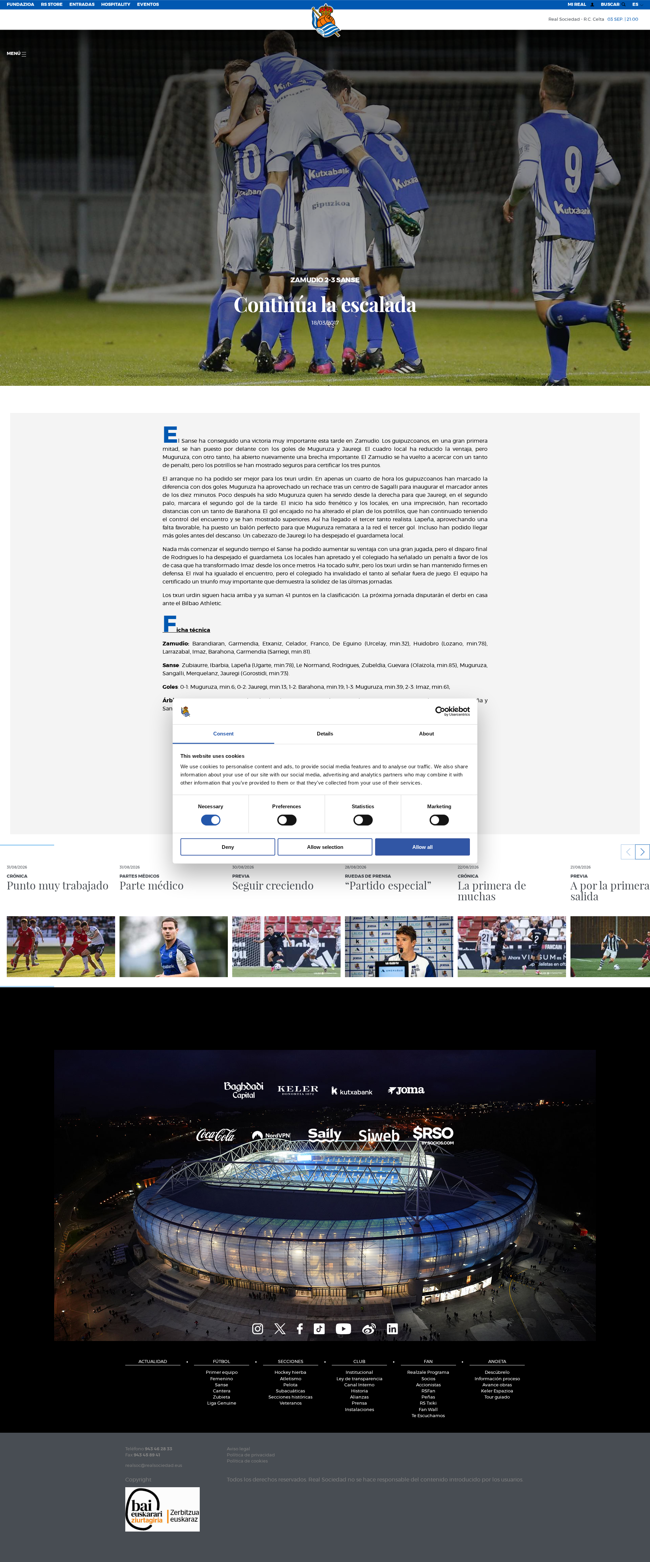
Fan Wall (428, 1410)
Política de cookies (247, 1461)
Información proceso (497, 1379)
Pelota (290, 1385)
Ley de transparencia (360, 1379)
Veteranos (291, 1403)
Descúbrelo (497, 1372)
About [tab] (426, 733)
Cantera (222, 1391)
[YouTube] (343, 1328)
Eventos (148, 4)
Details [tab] (325, 733)
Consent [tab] (223, 733)
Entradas (81, 4)
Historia (359, 1391)
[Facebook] (300, 1328)
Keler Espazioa (497, 1391)
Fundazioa (20, 4)
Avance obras (497, 1385)
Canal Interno (359, 1385)
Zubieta (221, 1397)
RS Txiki (428, 1403)
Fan (428, 1362)
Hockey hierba (290, 1372)
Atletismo (290, 1379)
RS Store (52, 4)
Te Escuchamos (428, 1416)
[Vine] (369, 1328)
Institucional (359, 1372)
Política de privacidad (251, 1455)
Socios (428, 1379)
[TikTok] (319, 1328)
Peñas (428, 1397)
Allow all (422, 847)
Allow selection (325, 847)
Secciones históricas (290, 1397)
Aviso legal (238, 1449)
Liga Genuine (221, 1403)
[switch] (287, 819)
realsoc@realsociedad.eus (153, 1466)
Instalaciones (359, 1410)
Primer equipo (222, 1372)
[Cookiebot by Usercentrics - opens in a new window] (440, 711)
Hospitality (115, 4)
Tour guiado (497, 1397)
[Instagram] (257, 1328)
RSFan (428, 1391)
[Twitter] (280, 1328)
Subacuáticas (290, 1391)
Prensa (359, 1403)
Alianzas (359, 1397)
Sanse (221, 1385)
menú (14, 53)
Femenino (221, 1379)
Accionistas (428, 1385)
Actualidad (152, 1362)
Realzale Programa (428, 1372)
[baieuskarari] (162, 1509)
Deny (228, 847)
